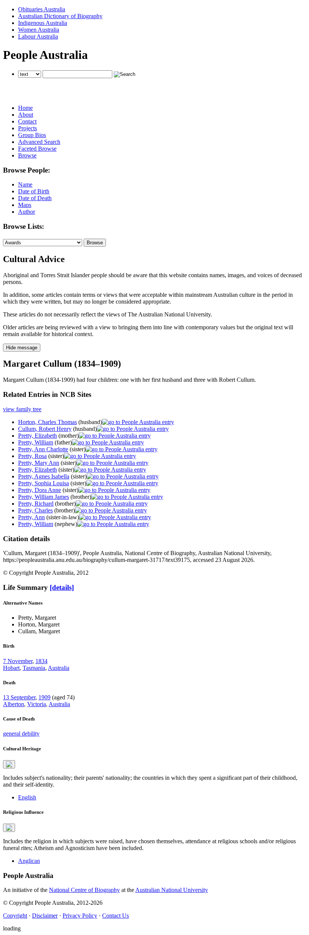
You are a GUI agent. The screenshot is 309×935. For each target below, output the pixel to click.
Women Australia (38, 29)
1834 (41, 661)
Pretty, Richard (36, 503)
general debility (21, 733)
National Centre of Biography (84, 890)
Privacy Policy (80, 915)
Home (25, 108)
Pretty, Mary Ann (38, 463)
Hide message (21, 347)
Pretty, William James (43, 497)
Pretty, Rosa (32, 456)
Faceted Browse (37, 148)
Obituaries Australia (41, 9)
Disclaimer (45, 915)
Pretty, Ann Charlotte (43, 449)
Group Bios (32, 135)
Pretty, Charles (35, 510)
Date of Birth (33, 191)
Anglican (29, 861)
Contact (27, 121)
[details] (62, 587)
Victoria (36, 704)
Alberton (13, 704)
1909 (44, 697)
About (25, 114)
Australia (58, 668)
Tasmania (34, 668)
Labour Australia (38, 36)
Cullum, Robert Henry (45, 429)
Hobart (11, 668)
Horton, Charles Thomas (47, 422)
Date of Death (35, 198)
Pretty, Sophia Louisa (43, 483)
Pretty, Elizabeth (37, 435)
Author (26, 211)
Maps (24, 205)
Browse (27, 155)
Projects (27, 128)
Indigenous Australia (42, 23)
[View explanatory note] (9, 764)
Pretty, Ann (31, 517)
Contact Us (115, 915)
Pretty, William (35, 442)
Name (25, 184)
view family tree (22, 409)
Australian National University (171, 890)
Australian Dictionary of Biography (60, 16)
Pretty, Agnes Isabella (43, 476)
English (27, 797)
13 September (19, 697)
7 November (17, 661)
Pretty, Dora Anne (39, 490)
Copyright (15, 915)
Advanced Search (39, 142)
